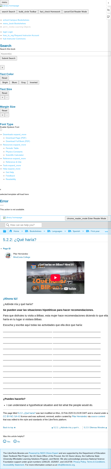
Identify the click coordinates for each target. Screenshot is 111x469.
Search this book (7, 49)
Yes (8, 441)
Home (16, 231)
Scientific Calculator (15, 155)
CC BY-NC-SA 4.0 (11, 416)
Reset (4, 78)
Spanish (76, 231)
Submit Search (8, 58)
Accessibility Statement (13, 465)
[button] (10, 176)
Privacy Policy (79, 462)
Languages (57, 231)
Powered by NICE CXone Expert (44, 453)
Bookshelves (35, 231)
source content (98, 416)
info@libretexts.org (66, 465)
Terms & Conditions (96, 462)
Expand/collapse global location (106, 230)
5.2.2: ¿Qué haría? (26, 413)
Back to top (8, 427)
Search (7, 225)
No (18, 441)
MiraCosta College (21, 257)
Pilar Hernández (79, 416)
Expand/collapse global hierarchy (6, 231)
